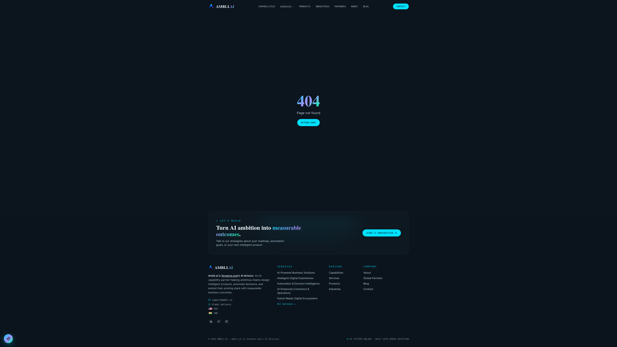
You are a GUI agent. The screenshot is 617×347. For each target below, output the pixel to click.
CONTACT (401, 6)
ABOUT (354, 6)
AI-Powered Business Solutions (296, 272)
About (367, 272)
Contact (368, 289)
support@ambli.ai (222, 300)
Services (334, 278)
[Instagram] (226, 321)
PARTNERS (340, 6)
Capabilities (336, 272)
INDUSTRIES (323, 6)
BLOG (366, 6)
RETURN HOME (308, 122)
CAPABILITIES (266, 6)
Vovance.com (229, 275)
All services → (286, 304)
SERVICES (285, 6)
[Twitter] (219, 321)
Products (334, 283)
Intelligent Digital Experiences (295, 278)
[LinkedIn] (211, 321)
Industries (335, 289)
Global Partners (372, 278)
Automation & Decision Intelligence (298, 283)
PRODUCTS (304, 6)
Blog (366, 283)
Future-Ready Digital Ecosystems (297, 298)
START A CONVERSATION (379, 233)
